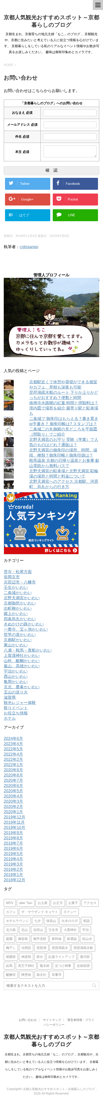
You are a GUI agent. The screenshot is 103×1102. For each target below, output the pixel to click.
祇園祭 (11, 957)
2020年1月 (13, 812)
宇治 (85, 930)
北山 (24, 930)
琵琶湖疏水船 (83, 948)
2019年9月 (13, 833)
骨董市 (57, 975)
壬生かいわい (16, 587)
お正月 (58, 903)
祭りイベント (16, 708)
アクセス (90, 903)
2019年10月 (14, 827)
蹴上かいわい (16, 613)
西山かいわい (16, 676)
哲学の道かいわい (20, 634)
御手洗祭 (39, 939)
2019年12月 (14, 817)
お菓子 (73, 903)
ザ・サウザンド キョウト (39, 912)
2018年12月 (14, 880)
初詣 (86, 921)
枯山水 (87, 939)
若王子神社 (26, 966)
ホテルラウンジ (17, 921)
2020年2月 (13, 806)
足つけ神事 (63, 966)
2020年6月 (13, 786)
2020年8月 (13, 775)
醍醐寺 (11, 975)
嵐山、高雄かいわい (22, 666)
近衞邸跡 (83, 966)
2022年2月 (13, 759)
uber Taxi (25, 903)
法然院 (26, 948)
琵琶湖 (41, 948)
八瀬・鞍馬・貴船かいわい (28, 650)
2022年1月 (13, 765)
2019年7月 (13, 843)
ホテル (10, 718)
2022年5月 (13, 749)
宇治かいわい (16, 671)
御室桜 (23, 939)
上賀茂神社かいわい (22, 655)
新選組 (72, 939)
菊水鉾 (45, 966)
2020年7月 (13, 780)
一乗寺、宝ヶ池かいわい (26, 629)
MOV (10, 903)
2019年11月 (14, 822)
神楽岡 (26, 957)
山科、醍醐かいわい (22, 661)
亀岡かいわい (16, 682)
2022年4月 (13, 754)
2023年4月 (13, 744)
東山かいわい (16, 645)
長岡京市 (12, 577)
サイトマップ (52, 1020)
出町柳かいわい (18, 608)
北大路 (11, 930)
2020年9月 (13, 770)
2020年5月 (13, 791)
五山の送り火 (16, 692)
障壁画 (26, 975)
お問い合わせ (28, 1020)
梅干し (11, 948)
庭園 (9, 939)
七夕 (37, 921)
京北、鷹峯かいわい (22, 687)
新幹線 (57, 939)
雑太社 (41, 975)
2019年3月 (13, 864)
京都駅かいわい (18, 640)
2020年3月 (13, 801)
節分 (39, 957)
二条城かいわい (18, 593)
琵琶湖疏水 (60, 948)
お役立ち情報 (16, 713)
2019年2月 (13, 869)
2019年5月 (13, 854)
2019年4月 (13, 859)
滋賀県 (10, 697)
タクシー (70, 912)
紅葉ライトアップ (61, 957)
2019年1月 (13, 875)
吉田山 (38, 930)
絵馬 (9, 966)
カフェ (11, 912)
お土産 (43, 903)
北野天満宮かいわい (22, 598)
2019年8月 (13, 838)
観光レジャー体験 (20, 703)
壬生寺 (53, 930)
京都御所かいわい (20, 603)
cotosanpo (29, 247)
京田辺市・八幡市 (20, 582)
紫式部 (85, 957)
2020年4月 (13, 796)
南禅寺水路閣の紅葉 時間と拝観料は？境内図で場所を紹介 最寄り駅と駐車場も (63, 408)
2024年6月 (13, 738)
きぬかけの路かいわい (24, 624)
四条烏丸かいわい (20, 619)
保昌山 (51, 921)
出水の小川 (70, 921)
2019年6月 (13, 848)
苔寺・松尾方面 (18, 572)
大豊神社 (70, 930)
